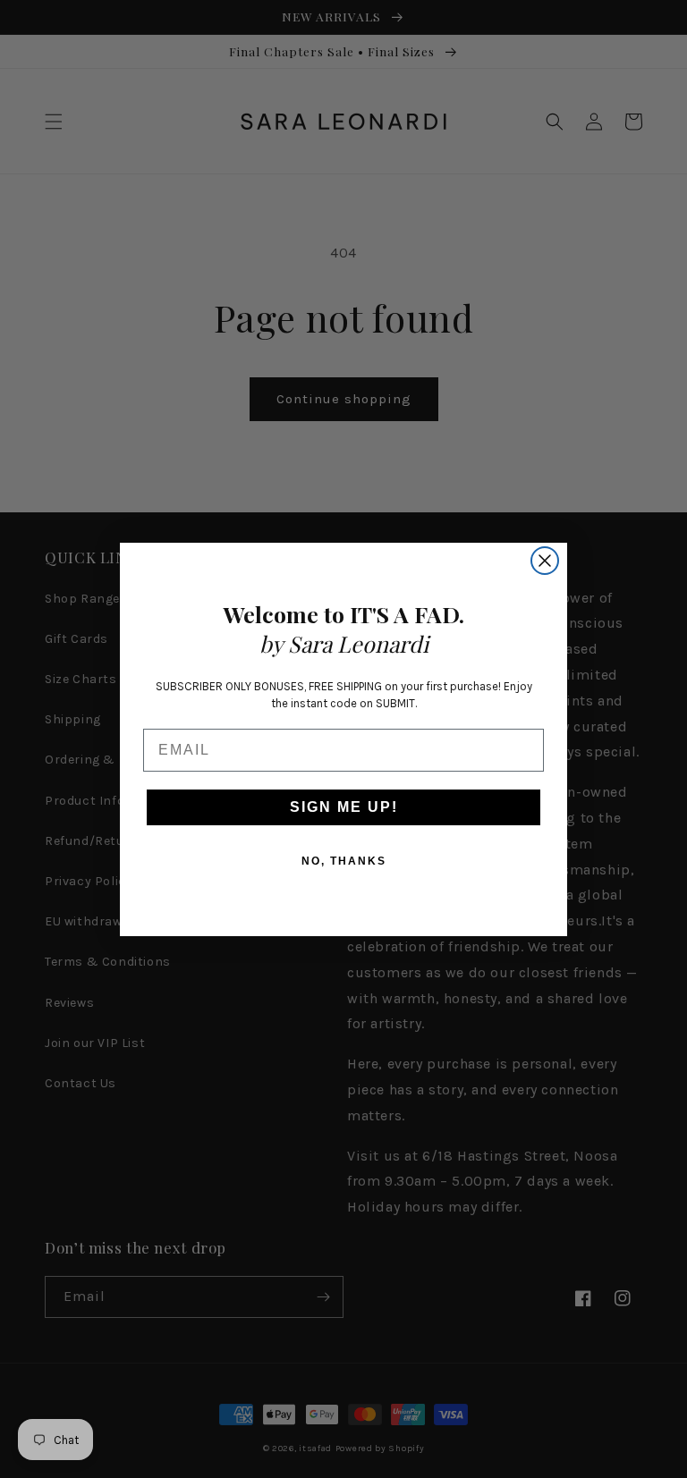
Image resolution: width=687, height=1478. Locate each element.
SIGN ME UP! (344, 807)
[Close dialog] (544, 560)
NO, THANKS (343, 861)
